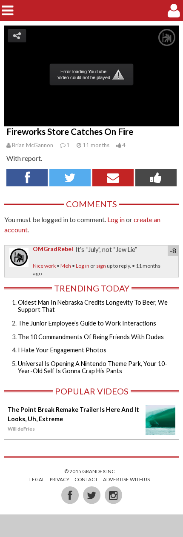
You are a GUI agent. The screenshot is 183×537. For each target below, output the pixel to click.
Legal (37, 479)
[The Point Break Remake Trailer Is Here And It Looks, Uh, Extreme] (160, 430)
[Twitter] (92, 494)
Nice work (44, 266)
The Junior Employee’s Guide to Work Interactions (87, 323)
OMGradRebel (53, 249)
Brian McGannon (32, 145)
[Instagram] (113, 494)
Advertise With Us (126, 479)
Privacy (59, 479)
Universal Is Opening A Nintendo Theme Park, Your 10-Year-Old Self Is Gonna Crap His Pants (92, 367)
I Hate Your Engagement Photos (62, 350)
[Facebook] (70, 494)
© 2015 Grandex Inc (89, 471)
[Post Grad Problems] (91, 10)
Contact (86, 479)
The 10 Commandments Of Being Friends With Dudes (91, 336)
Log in (116, 219)
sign (101, 266)
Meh (65, 266)
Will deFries (21, 428)
